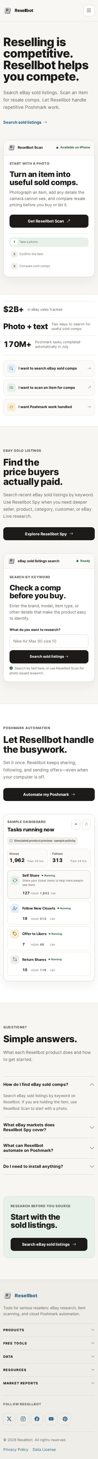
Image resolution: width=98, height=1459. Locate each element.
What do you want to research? (35, 630)
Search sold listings (22, 122)
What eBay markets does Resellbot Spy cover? (29, 1127)
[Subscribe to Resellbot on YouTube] (51, 1419)
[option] (49, 884)
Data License (44, 1449)
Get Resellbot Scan (46, 221)
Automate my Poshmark (46, 794)
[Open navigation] (89, 10)
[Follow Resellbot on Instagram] (23, 1419)
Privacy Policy (15, 1449)
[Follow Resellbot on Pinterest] (65, 1419)
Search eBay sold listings (46, 1244)
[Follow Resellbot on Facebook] (37, 1419)
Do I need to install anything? (33, 1166)
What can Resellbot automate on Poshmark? (28, 1148)
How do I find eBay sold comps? (35, 1084)
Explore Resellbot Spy (46, 534)
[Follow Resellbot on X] (9, 1419)
